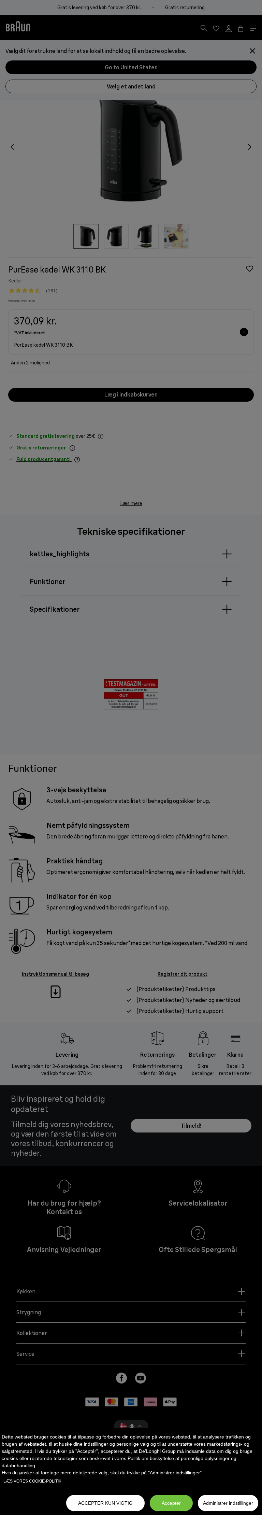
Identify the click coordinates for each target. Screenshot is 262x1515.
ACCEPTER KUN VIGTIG (105, 1503)
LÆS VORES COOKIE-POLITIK (32, 1481)
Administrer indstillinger (228, 1503)
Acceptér (171, 1503)
